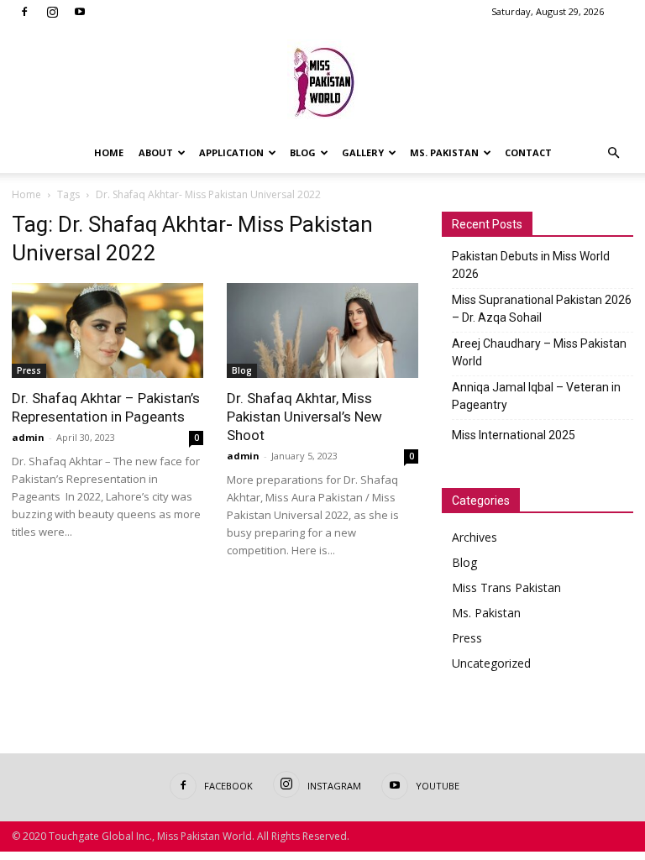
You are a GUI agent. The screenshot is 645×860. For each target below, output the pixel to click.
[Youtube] (79, 12)
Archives (474, 537)
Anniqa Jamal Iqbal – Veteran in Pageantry (536, 396)
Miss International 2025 (513, 435)
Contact (528, 152)
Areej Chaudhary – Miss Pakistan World (539, 352)
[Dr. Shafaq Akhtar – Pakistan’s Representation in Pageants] (107, 330)
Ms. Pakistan (444, 152)
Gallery (363, 152)
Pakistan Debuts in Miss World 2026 (531, 265)
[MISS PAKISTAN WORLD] (322, 79)
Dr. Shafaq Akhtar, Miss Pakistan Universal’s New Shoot (304, 416)
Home (108, 152)
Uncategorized (491, 663)
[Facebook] (24, 12)
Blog (303, 152)
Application (231, 152)
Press (29, 370)
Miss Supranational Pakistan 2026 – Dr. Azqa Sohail (542, 308)
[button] (613, 153)
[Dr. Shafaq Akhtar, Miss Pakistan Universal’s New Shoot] (322, 330)
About (156, 152)
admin (28, 437)
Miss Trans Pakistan (506, 587)
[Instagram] (52, 12)
